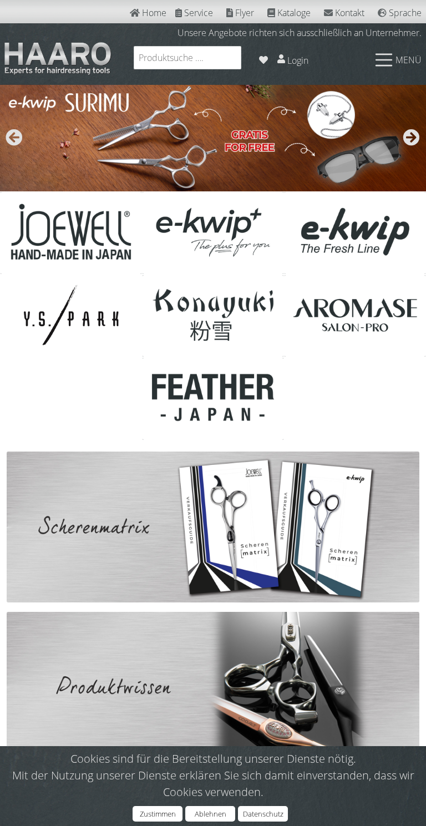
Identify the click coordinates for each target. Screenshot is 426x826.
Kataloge (293, 13)
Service (197, 13)
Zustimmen (158, 814)
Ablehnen (210, 814)
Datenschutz (263, 814)
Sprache (404, 13)
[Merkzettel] (263, 57)
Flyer (243, 13)
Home (153, 13)
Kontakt (348, 13)
